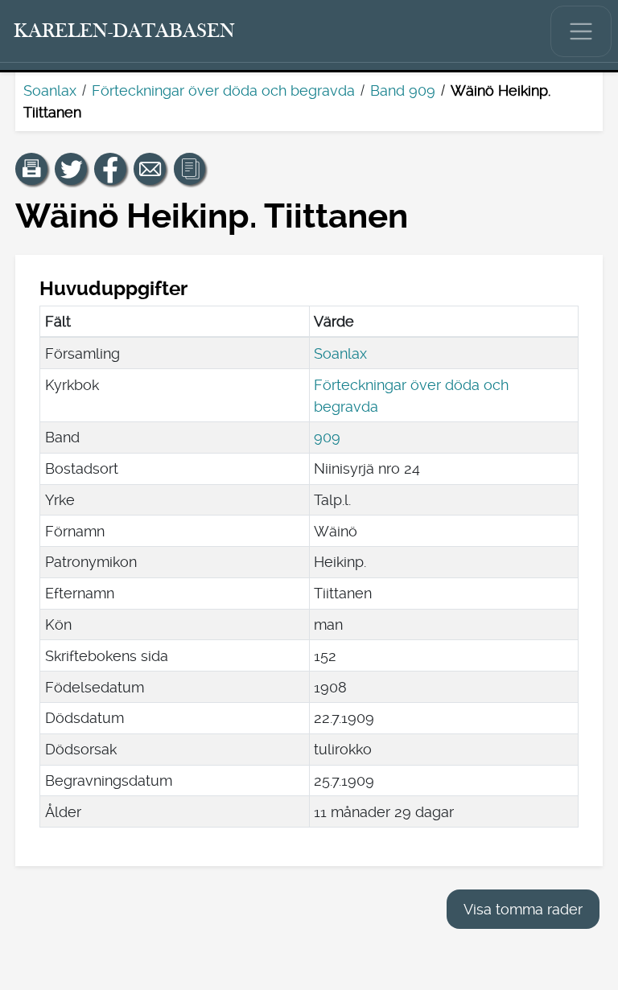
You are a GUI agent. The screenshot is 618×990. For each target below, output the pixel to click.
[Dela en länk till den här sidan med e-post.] (150, 169)
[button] (31, 169)
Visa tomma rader (523, 909)
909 (327, 437)
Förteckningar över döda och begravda (223, 90)
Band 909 (402, 90)
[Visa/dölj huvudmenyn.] (581, 31)
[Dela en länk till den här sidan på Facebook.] (110, 169)
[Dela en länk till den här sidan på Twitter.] (71, 169)
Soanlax (49, 90)
